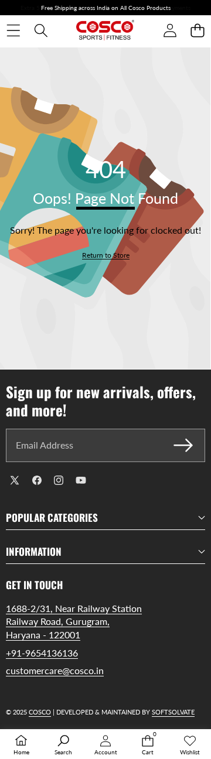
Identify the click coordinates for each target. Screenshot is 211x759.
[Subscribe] (183, 445)
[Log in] (169, 31)
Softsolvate (173, 712)
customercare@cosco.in (55, 670)
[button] (197, 31)
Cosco (40, 712)
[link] (106, 256)
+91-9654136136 (42, 652)
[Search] (41, 31)
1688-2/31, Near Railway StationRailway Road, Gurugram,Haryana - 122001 (74, 621)
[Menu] (13, 31)
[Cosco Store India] (105, 30)
